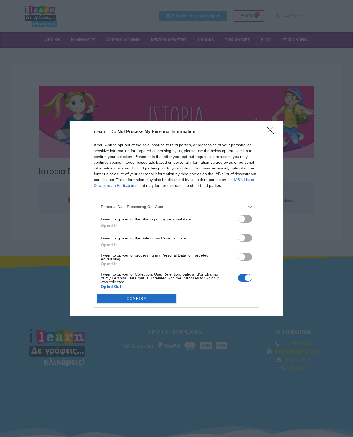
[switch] (245, 219)
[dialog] (176, 218)
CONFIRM (137, 298)
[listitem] (176, 207)
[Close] (272, 132)
